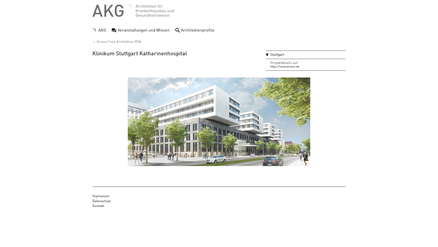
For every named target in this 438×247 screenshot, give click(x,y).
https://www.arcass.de (284, 66)
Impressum (100, 195)
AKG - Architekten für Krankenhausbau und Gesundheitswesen (133, 11)
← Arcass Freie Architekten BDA (116, 41)
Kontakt (98, 205)
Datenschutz (101, 200)
